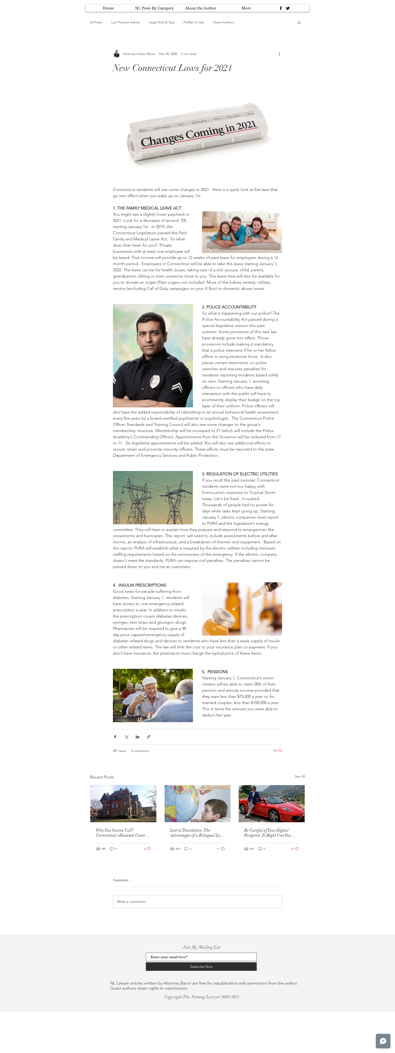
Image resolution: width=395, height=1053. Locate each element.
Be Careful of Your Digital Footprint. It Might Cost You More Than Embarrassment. (268, 833)
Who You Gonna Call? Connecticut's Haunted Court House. (120, 833)
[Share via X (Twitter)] (126, 737)
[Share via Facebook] (115, 737)
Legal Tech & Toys (161, 22)
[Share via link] (149, 737)
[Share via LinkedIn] (137, 737)
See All (300, 776)
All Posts (96, 22)
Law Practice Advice (125, 22)
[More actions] (279, 54)
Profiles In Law (194, 22)
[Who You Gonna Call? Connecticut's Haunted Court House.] (123, 803)
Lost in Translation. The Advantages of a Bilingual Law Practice (197, 833)
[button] (299, 22)
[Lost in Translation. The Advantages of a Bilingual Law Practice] (198, 803)
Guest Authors (223, 22)
